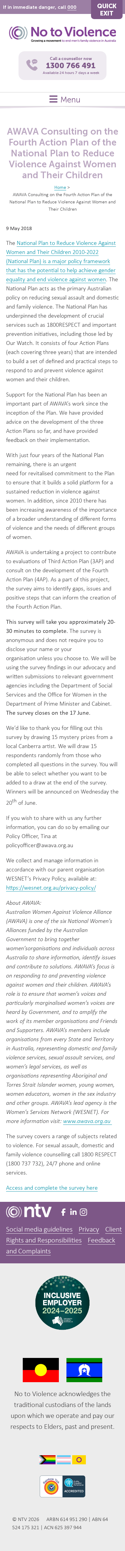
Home (60, 187)
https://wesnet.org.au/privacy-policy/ (51, 888)
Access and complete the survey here (52, 1188)
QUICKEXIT (107, 9)
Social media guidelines (39, 1229)
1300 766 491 (71, 65)
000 (71, 7)
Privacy (89, 1229)
